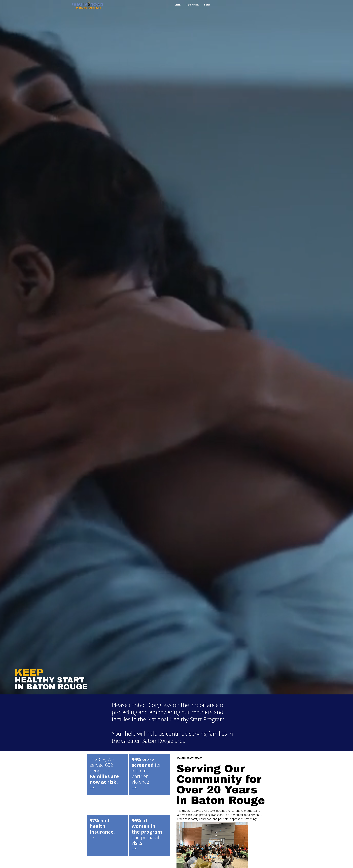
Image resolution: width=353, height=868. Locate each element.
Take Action (192, 4)
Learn (178, 4)
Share (207, 4)
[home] (87, 5)
